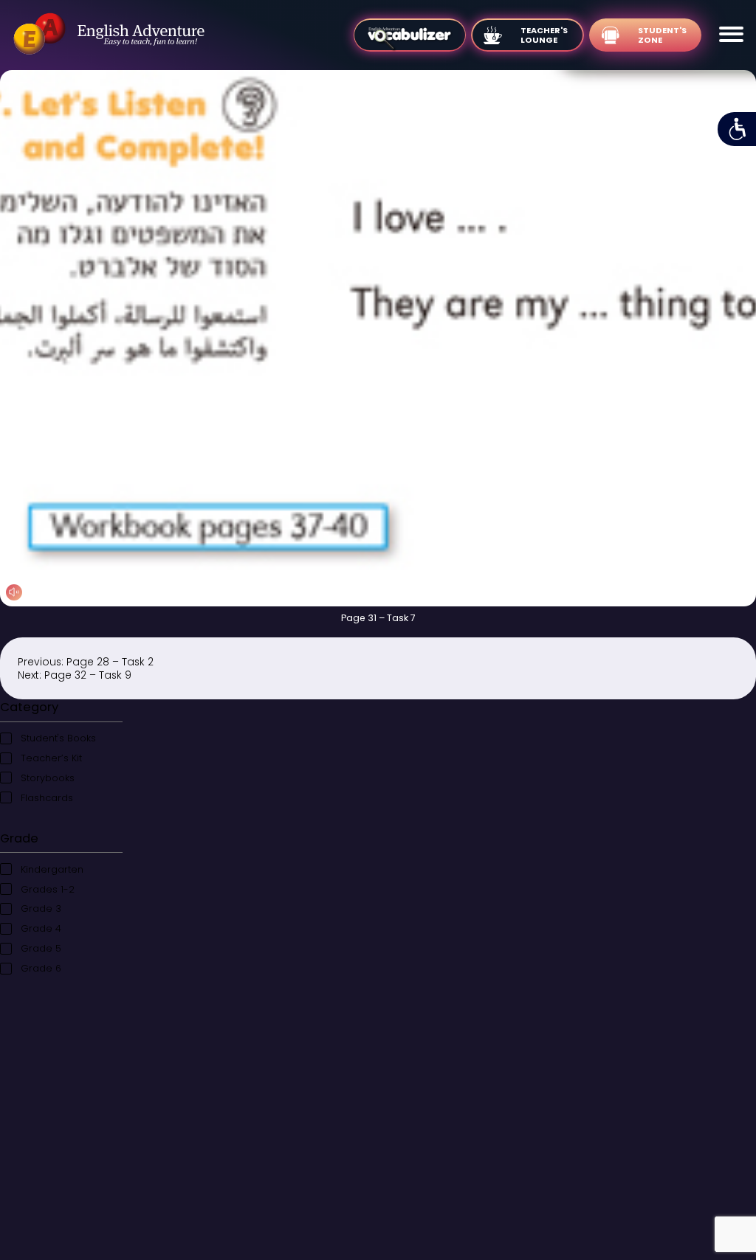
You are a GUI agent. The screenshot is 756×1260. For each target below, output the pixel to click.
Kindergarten (52, 869)
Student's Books (58, 738)
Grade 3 (41, 908)
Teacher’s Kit (51, 758)
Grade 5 (41, 948)
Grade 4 (41, 928)
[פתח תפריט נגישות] (737, 129)
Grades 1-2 (48, 889)
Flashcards (47, 798)
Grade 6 (41, 968)
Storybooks (48, 778)
